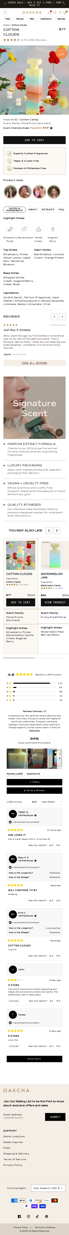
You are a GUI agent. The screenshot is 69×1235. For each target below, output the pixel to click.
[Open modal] (10, 192)
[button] (5, 4)
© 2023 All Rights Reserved (34, 1231)
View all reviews (34, 362)
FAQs (6, 1148)
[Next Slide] (59, 759)
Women (20, 19)
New (8, 19)
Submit (55, 1117)
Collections (45, 19)
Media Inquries (13, 1142)
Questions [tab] (33, 774)
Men (32, 19)
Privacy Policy (12, 1165)
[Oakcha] (16, 1091)
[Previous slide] (54, 316)
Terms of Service (14, 1159)
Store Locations (14, 1136)
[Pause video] (34, 408)
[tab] (14, 210)
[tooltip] (45, 711)
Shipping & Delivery (16, 1154)
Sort (34, 802)
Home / (7, 25)
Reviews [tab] (15, 774)
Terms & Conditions (45, 1228)
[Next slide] (62, 316)
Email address (12, 1115)
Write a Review (40, 791)
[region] (34, 759)
